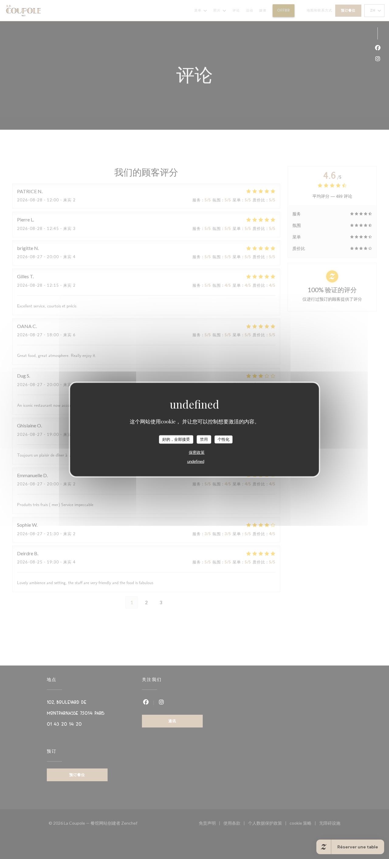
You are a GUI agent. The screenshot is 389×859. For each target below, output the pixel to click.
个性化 (223, 439)
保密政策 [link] (197, 452)
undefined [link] (195, 461)
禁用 (204, 439)
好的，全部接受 (176, 439)
